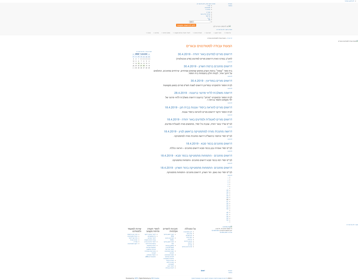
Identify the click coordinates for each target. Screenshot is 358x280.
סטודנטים (207, 7)
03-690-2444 (223, 232)
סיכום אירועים (188, 241)
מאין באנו (189, 233)
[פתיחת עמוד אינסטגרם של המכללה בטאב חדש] (201, 271)
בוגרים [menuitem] (208, 9)
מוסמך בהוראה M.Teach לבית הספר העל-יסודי (169, 247)
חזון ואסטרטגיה (187, 232)
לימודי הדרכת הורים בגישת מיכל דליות (150, 242)
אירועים (190, 239)
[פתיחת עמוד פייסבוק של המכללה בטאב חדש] (204, 271)
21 (141, 65)
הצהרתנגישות (230, 5)
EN (209, 20)
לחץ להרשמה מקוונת (186, 25)
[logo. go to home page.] (222, 26)
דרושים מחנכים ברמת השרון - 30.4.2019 (208, 66)
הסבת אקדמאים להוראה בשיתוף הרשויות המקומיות (169, 256)
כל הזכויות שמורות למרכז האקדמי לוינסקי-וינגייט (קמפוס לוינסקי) (209, 278)
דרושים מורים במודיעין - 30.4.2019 (211, 81)
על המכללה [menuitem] (190, 228)
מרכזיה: (229, 232)
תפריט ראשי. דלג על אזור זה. (224, 29)
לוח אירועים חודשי (187, 247)
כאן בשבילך (189, 235)
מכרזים (190, 245)
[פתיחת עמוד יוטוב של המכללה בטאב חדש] (203, 271)
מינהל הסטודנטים (133, 236)
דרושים (190, 243)
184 (227, 220)
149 (227, 198)
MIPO (136, 278)
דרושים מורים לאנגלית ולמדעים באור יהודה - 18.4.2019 (199, 119)
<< (149, 54)
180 (227, 212)
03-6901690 (215, 230)
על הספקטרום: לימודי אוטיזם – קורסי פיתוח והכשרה (150, 238)
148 (227, 196)
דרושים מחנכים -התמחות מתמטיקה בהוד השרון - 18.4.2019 (196, 168)
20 (144, 65)
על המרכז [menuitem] (228, 33)
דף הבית (229, 38)
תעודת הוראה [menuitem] (198, 33)
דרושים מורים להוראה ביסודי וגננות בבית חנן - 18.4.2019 (198, 107)
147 (227, 194)
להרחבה (230, 62)
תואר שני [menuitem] (208, 33)
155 (227, 209)
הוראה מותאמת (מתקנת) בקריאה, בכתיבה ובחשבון (151, 247)
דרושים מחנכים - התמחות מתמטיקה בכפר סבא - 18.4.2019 (196, 155)
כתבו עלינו (189, 237)
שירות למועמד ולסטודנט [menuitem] (134, 229)
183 (227, 218)
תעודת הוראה (170, 260)
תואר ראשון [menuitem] (218, 33)
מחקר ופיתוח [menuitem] (166, 33)
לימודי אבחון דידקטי (150, 234)
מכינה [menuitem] (149, 33)
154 (227, 207)
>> (133, 54)
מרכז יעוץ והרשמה (132, 234)
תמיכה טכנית (134, 240)
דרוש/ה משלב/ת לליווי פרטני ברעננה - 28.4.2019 (203, 93)
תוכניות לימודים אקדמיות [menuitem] (170, 229)
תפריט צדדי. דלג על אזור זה (144, 51)
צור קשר (208, 16)
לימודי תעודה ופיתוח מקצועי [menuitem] (182, 33)
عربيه (208, 18)
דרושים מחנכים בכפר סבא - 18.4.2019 (209, 143)
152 (227, 203)
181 (227, 214)
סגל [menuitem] (209, 6)
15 (138, 63)
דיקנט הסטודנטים (133, 243)
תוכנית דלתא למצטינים (170, 263)
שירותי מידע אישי (205, 14)
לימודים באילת (170, 268)
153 (227, 205)
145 (227, 190)
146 (227, 192)
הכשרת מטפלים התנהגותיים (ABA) (150, 256)
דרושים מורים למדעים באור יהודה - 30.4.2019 (205, 54)
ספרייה (208, 12)
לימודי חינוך (170, 266)
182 (227, 216)
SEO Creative (155, 278)
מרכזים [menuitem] (156, 33)
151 (227, 201)
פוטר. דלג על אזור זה (352, 225)
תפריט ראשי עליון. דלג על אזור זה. (205, 4)
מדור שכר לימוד (133, 238)
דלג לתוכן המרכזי (349, 1)
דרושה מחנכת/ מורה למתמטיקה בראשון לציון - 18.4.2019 (198, 131)
